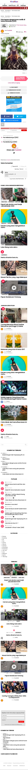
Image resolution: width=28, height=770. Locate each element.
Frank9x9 (4, 467)
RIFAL (3, 461)
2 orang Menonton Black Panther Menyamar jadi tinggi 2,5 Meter (12, 325)
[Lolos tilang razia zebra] (14, 238)
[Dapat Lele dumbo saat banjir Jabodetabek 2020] (14, 195)
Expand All (15, 166)
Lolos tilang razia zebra (9, 247)
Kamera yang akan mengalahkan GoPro (13, 226)
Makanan (4, 553)
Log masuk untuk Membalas (17, 178)
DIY (3, 539)
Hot (18, 5)
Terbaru (4, 5)
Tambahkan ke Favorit (14, 90)
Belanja (4, 223)
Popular (3, 381)
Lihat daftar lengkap (14, 83)
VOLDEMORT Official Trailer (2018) (14, 527)
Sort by (17, 169)
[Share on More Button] (24, 120)
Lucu (3, 244)
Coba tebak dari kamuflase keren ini (14, 422)
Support (9, 765)
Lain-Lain (17, 202)
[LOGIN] (26, 8)
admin (4, 453)
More (23, 73)
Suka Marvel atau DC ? (11, 523)
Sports (4, 555)
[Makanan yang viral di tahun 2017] (14, 340)
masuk (8, 159)
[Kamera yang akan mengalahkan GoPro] (14, 216)
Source (24, 70)
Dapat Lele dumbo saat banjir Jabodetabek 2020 (11, 205)
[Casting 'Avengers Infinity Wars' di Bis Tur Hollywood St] (14, 687)
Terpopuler (12, 5)
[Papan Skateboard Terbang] (14, 287)
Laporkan (15, 765)
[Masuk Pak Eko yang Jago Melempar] (14, 268)
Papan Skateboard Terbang (11, 297)
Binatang (4, 202)
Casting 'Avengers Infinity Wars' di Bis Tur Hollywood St (14, 696)
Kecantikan (5, 547)
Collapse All (23, 166)
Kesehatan (5, 548)
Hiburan (4, 274)
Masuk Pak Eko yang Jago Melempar (14, 277)
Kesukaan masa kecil (11, 504)
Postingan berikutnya (20, 78)
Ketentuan (22, 765)
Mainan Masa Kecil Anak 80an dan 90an (15, 484)
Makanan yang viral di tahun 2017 (13, 349)
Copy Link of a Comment (15, 174)
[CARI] (22, 8)
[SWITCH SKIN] (24, 8)
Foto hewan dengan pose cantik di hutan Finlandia (14, 463)
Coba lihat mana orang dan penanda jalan (13, 469)
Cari (25, 445)
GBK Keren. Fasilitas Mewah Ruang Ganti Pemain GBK (15, 495)
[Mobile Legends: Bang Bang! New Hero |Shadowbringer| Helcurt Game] (14, 388)
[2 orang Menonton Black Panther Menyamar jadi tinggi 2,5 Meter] (14, 315)
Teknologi (11, 223)
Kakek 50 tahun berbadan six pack (15, 490)
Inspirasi (11, 202)
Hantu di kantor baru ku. (9, 257)
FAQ (4, 765)
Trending (23, 5)
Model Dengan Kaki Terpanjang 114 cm (13, 455)
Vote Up (6, 179)
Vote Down (8, 179)
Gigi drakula (6, 459)
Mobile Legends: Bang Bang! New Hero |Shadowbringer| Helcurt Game (13, 398)
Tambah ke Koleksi (14, 93)
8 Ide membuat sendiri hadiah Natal (15, 509)
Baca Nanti (14, 87)
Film (3, 541)
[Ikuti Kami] (20, 8)
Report (25, 179)
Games (4, 542)
